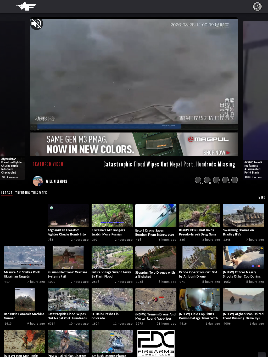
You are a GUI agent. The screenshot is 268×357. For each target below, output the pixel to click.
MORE (262, 197)
